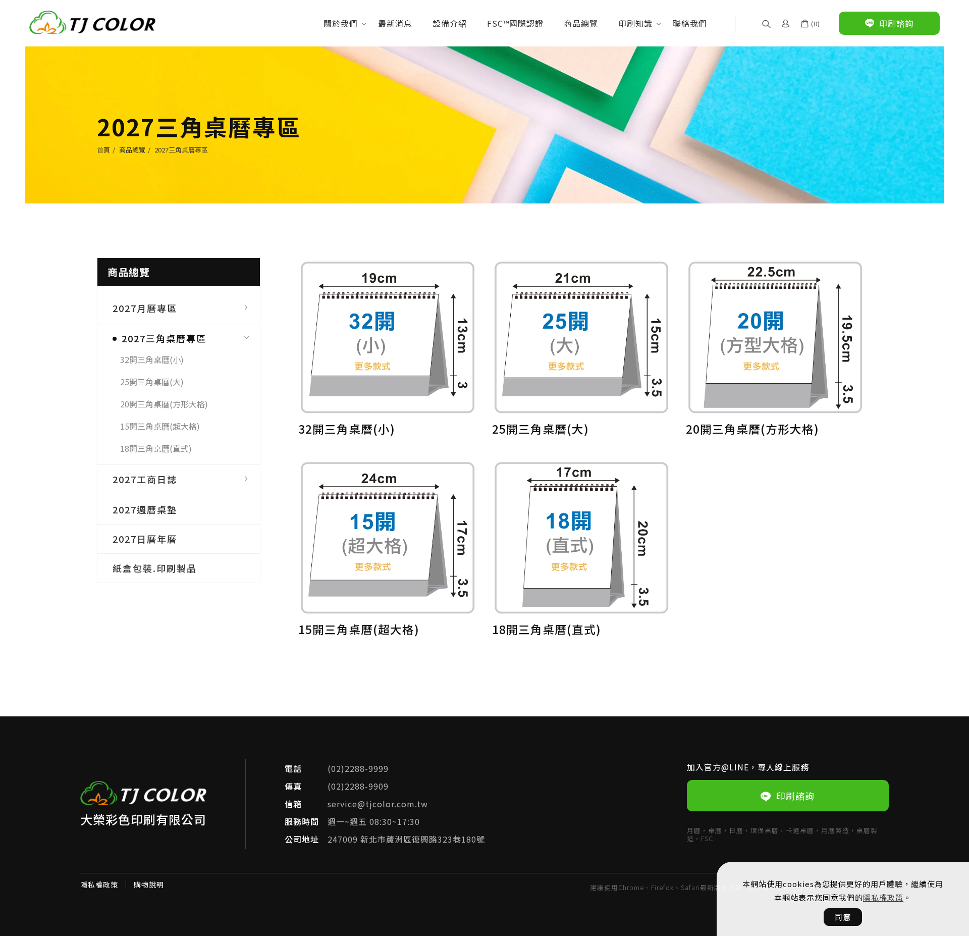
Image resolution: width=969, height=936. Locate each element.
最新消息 (395, 23)
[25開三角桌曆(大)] (581, 336)
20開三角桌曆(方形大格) (164, 404)
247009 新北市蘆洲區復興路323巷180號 (406, 839)
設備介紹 (450, 23)
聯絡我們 (690, 23)
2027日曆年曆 (145, 539)
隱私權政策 (883, 897)
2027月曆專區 (145, 308)
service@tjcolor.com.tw (378, 804)
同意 (842, 917)
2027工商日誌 (145, 479)
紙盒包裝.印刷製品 (155, 568)
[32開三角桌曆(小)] (387, 336)
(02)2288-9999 (358, 768)
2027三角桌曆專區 (181, 149)
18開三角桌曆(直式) (156, 449)
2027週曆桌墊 (145, 509)
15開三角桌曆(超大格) (160, 427)
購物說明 (149, 884)
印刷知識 (635, 23)
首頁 (103, 149)
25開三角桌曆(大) (152, 382)
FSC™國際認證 (515, 23)
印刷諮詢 (795, 795)
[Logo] (92, 21)
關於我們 (341, 23)
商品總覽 (581, 23)
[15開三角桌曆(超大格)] (387, 537)
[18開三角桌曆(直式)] (581, 537)
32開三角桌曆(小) (152, 360)
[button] (766, 23)
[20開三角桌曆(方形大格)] (775, 336)
